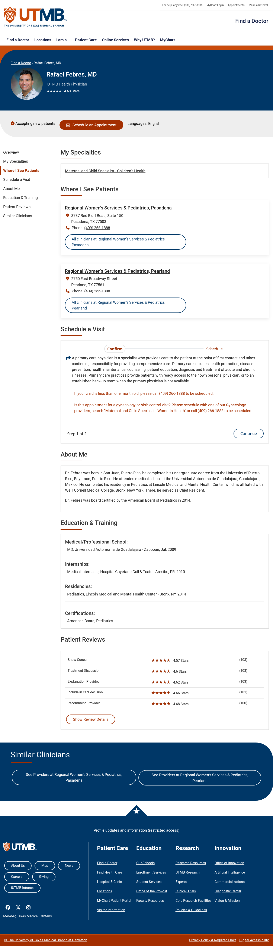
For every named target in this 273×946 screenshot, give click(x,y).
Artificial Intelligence (230, 872)
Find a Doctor (251, 21)
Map (44, 865)
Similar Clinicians (17, 216)
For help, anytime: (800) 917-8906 (182, 5)
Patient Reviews (16, 207)
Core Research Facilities (193, 901)
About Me (11, 189)
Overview (11, 152)
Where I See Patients (21, 170)
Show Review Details (90, 719)
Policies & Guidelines (191, 910)
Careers (16, 877)
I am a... (63, 40)
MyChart (167, 40)
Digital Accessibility (254, 940)
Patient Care (86, 40)
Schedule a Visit (16, 179)
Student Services (148, 882)
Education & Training (20, 198)
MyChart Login (215, 5)
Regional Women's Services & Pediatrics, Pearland (117, 271)
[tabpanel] (164, 396)
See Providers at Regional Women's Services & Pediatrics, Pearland (200, 778)
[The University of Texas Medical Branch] (35, 17)
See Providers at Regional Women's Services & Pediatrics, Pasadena (74, 777)
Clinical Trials (186, 891)
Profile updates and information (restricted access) (136, 830)
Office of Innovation (229, 863)
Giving (44, 877)
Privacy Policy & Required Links (212, 940)
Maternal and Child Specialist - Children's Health (105, 171)
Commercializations (230, 882)
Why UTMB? (144, 40)
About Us (18, 865)
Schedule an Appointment (93, 125)
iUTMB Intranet (22, 888)
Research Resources (191, 863)
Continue (248, 433)
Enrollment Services (151, 872)
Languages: (137, 123)
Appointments (236, 5)
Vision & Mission (227, 901)
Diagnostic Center (228, 891)
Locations (42, 40)
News (69, 865)
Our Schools (145, 863)
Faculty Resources (150, 901)
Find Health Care (109, 872)
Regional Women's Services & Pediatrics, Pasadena (118, 208)
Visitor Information (111, 910)
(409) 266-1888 (97, 227)
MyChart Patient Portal (114, 901)
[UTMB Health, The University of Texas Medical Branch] (20, 848)
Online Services (115, 40)
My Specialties (15, 161)
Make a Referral (258, 5)
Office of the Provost (151, 891)
